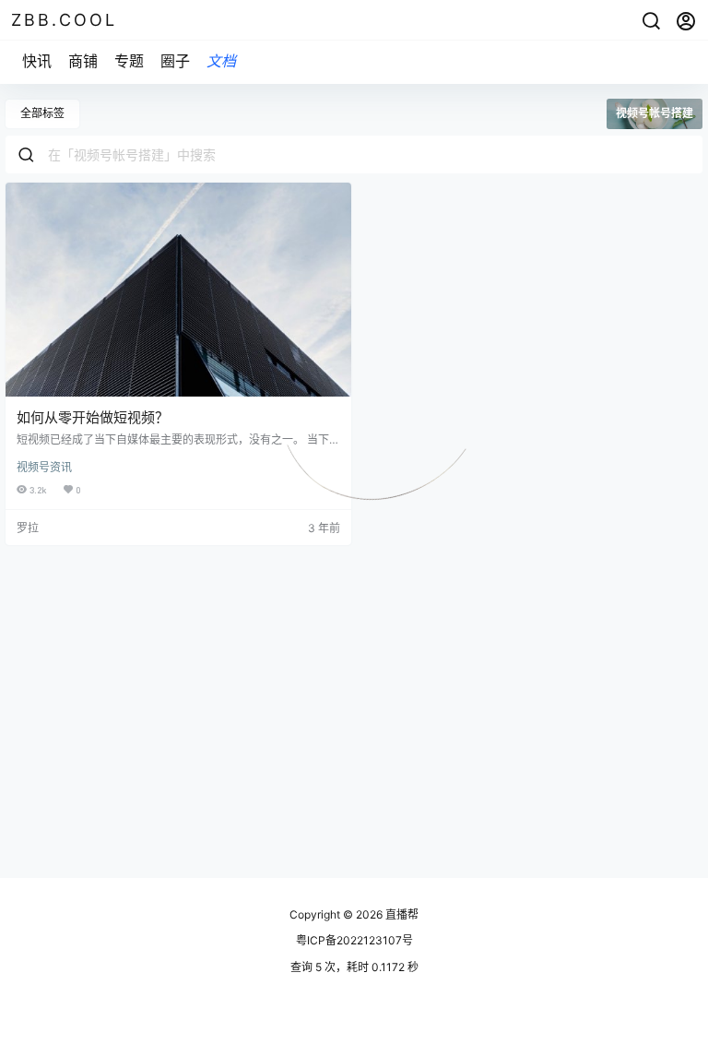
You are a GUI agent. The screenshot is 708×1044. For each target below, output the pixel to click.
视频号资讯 (44, 467)
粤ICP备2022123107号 (354, 940)
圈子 (175, 61)
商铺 (83, 61)
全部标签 (42, 113)
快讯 (37, 61)
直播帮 (401, 914)
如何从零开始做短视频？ (93, 417)
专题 (129, 61)
